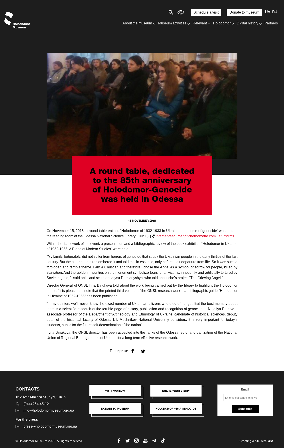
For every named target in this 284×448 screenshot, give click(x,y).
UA (267, 12)
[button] (117, 393)
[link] (117, 411)
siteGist (267, 441)
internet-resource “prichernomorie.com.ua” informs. (195, 236)
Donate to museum (244, 12)
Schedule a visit (206, 12)
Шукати (155, 12)
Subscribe (245, 408)
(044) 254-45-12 (36, 404)
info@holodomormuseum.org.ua (49, 410)
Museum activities (172, 23)
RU (274, 12)
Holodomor (222, 23)
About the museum (137, 23)
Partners (271, 23)
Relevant (200, 23)
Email (245, 389)
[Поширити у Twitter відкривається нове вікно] (145, 349)
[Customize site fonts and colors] (180, 12)
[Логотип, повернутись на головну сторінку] (18, 20)
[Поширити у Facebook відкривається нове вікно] (135, 349)
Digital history (247, 23)
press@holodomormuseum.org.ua (50, 426)
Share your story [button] (176, 390)
